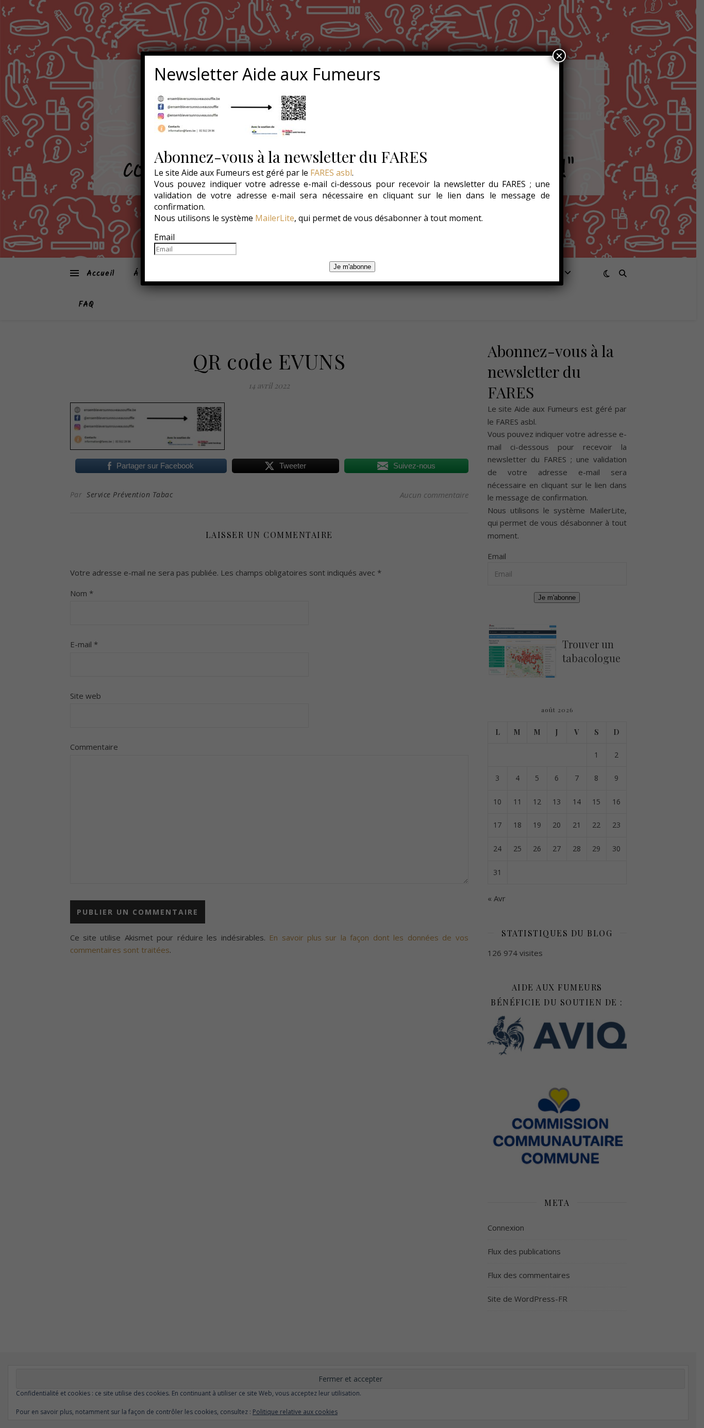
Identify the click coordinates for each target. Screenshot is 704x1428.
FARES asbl (331, 172)
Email (164, 237)
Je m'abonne (352, 267)
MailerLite (274, 218)
